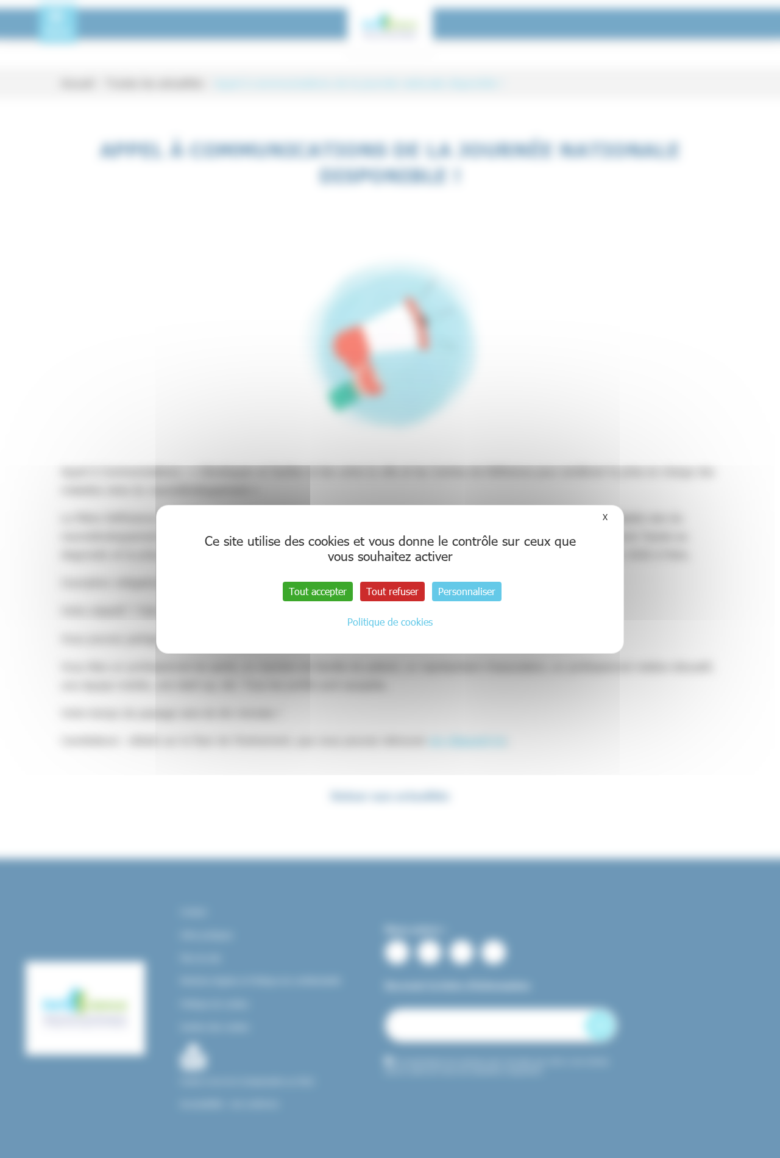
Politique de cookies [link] (390, 621)
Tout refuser (392, 591)
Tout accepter (318, 591)
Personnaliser (466, 591)
